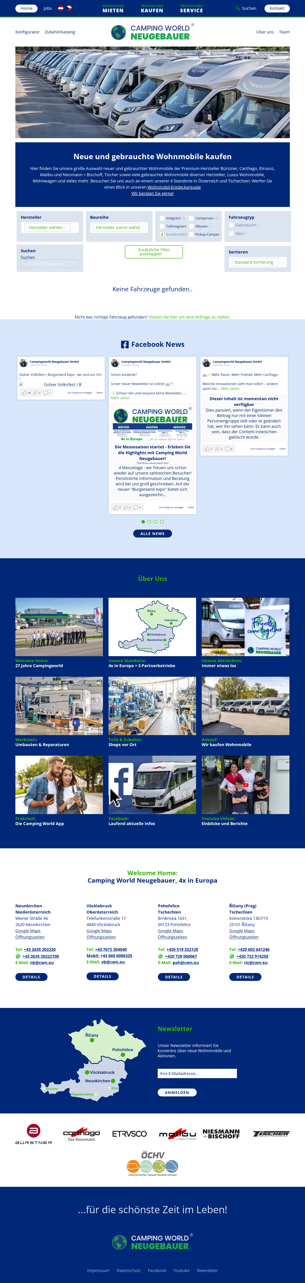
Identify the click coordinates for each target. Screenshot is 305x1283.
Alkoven (201, 226)
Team (284, 32)
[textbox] (47, 227)
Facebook (157, 1270)
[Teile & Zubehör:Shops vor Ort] (152, 712)
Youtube (182, 1270)
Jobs (48, 8)
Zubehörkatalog (60, 32)
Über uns (265, 32)
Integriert (173, 218)
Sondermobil (176, 234)
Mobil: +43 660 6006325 (109, 955)
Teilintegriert (176, 226)
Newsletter (207, 1270)
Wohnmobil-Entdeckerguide (174, 187)
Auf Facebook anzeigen (80, 507)
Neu (239, 233)
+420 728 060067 (181, 956)
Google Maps (28, 931)
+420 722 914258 (252, 956)
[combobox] (50, 227)
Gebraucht (245, 225)
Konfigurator (27, 32)
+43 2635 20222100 (41, 956)
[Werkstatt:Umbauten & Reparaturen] (59, 712)
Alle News (152, 533)
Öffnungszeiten (30, 937)
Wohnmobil (113, 8)
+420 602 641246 (254, 949)
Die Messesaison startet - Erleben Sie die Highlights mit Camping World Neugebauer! (61, 452)
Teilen (99, 507)
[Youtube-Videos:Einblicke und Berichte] (245, 791)
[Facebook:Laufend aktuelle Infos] (152, 791)
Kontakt (277, 8)
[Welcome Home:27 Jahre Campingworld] (59, 633)
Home (26, 8)
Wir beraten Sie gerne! (153, 193)
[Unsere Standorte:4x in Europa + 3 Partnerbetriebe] (152, 633)
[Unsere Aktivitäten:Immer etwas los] (245, 633)
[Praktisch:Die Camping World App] (59, 791)
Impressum (98, 1270)
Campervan (204, 218)
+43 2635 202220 (40, 949)
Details (31, 976)
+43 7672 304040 (111, 949)
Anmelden (177, 1092)
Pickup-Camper (207, 234)
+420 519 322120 (182, 949)
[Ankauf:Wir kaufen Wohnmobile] (245, 712)
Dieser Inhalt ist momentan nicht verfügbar (152, 401)
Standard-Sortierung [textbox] (253, 262)
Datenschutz (129, 1270)
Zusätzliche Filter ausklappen (154, 252)
